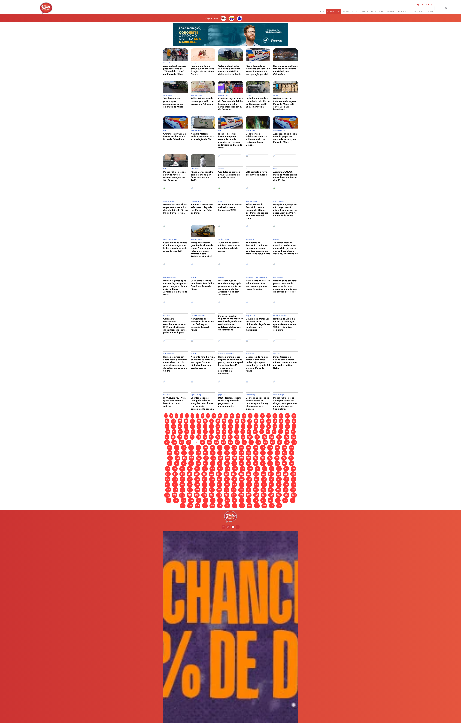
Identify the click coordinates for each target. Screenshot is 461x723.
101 (257, 437)
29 (199, 421)
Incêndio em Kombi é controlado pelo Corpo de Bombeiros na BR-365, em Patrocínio (258, 102)
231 (278, 474)
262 (241, 484)
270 (168, 489)
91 (192, 437)
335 (264, 505)
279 (233, 489)
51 (205, 426)
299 (248, 495)
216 (167, 474)
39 (262, 421)
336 (271, 505)
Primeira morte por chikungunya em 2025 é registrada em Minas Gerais (202, 70)
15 (244, 415)
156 (255, 452)
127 (176, 447)
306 (168, 500)
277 (219, 489)
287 (293, 489)
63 (281, 426)
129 (191, 447)
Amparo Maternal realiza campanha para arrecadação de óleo (203, 136)
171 (234, 458)
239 (204, 479)
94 (211, 437)
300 (256, 495)
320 (270, 500)
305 (294, 495)
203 (204, 468)
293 (204, 495)
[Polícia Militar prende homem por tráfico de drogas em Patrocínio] (203, 87)
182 (183, 463)
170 (227, 458)
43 (287, 421)
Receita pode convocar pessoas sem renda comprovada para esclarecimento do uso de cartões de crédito (285, 286)
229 (263, 474)
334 (256, 505)
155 (248, 452)
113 (209, 442)
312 (212, 500)
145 (176, 452)
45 (167, 426)
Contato (429, 11)
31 (211, 421)
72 (205, 431)
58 (249, 426)
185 (205, 463)
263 (249, 484)
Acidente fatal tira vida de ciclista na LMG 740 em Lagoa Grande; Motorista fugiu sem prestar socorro (203, 362)
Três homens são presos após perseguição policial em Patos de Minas (173, 102)
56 (237, 426)
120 (258, 442)
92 (198, 437)
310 (198, 500)
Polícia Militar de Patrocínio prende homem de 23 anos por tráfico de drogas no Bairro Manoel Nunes (257, 211)
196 (284, 463)
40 (268, 421)
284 (270, 489)
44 (294, 421)
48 (186, 426)
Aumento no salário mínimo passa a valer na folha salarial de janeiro (229, 246)
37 (250, 421)
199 (174, 468)
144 (169, 452)
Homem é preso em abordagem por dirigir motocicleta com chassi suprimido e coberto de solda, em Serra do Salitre (175, 363)
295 (219, 495)
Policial (355, 11)
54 (224, 426)
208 (242, 468)
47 (180, 426)
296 (226, 495)
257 (204, 484)
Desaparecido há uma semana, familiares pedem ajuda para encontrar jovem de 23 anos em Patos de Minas (258, 363)
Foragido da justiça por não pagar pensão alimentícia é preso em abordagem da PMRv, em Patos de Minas (285, 210)
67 (174, 431)
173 (248, 458)
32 (218, 421)
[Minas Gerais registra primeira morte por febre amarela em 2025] (203, 160)
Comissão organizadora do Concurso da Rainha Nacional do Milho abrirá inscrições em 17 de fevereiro (230, 104)
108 (174, 442)
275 (204, 489)
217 (175, 474)
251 (293, 479)
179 (291, 458)
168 (213, 458)
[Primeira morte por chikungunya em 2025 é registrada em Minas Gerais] (203, 54)
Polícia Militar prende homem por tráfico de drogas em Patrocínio (202, 101)
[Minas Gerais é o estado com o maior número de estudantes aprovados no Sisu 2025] (285, 345)
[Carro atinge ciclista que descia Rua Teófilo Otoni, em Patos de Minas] (203, 269)
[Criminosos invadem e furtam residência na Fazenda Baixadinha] (175, 122)
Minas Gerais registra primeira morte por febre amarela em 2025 (202, 176)
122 (272, 442)
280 (241, 489)
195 (277, 463)
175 (262, 458)
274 (197, 489)
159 (277, 452)
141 (277, 447)
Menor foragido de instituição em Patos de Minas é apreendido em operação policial (258, 70)
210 (257, 468)
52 (211, 426)
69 (187, 431)
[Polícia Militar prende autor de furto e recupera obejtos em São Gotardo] (175, 160)
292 (196, 495)
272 (182, 489)
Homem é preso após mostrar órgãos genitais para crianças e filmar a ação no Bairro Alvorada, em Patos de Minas (175, 287)
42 (281, 421)
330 (227, 505)
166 (198, 458)
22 (287, 415)
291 (189, 495)
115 (223, 442)
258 (212, 484)
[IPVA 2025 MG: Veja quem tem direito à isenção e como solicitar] (175, 386)
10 (214, 415)
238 (197, 479)
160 (284, 452)
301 (263, 495)
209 (250, 468)
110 (188, 442)
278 (226, 489)
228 (256, 474)
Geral (381, 11)
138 (255, 447)
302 (271, 495)
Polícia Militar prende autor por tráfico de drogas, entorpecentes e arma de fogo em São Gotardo (285, 403)
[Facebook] (418, 4)
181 (176, 463)
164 (184, 458)
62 (275, 426)
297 (233, 495)
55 (230, 426)
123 (279, 442)
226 (241, 474)
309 (191, 500)
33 (224, 421)
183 (191, 463)
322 (285, 500)
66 (168, 431)
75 (224, 431)
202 (197, 468)
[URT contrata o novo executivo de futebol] (258, 160)
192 (255, 463)
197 (291, 463)
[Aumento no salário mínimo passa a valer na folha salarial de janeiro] (230, 231)
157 (262, 452)
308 (183, 500)
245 (249, 479)
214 (286, 468)
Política (365, 11)
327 (204, 505)
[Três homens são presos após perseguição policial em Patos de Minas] (175, 87)
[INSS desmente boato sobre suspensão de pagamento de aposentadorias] (230, 386)
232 (285, 474)
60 (262, 426)
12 (226, 415)
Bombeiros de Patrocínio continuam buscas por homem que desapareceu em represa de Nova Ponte (258, 248)
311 (205, 500)
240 (212, 479)
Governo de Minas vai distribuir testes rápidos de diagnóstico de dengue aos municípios (258, 324)
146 (183, 452)
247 (264, 479)
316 (241, 500)
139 (262, 447)
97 (230, 437)
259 (219, 484)
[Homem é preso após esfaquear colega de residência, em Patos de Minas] (203, 193)
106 (293, 437)
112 (202, 442)
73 (212, 431)
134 (226, 447)
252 (167, 484)
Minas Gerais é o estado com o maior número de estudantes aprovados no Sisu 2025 (285, 362)
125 (294, 442)
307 (176, 500)
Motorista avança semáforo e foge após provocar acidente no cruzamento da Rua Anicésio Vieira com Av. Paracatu (229, 287)
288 (167, 495)
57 (243, 426)
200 (182, 468)
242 (226, 479)
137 (248, 447)
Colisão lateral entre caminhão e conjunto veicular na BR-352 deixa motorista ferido (229, 70)
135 (234, 447)
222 (211, 474)
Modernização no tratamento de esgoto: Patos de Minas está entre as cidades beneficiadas (284, 104)
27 (186, 421)
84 (280, 431)
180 (169, 463)
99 (243, 437)
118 (244, 442)
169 (220, 458)
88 (173, 437)
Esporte (346, 11)
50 (199, 426)
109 (181, 442)
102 (264, 437)
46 (173, 426)
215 (293, 468)
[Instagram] (423, 4)
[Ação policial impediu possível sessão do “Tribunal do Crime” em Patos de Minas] (175, 54)
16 (250, 415)
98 (237, 437)
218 (182, 474)
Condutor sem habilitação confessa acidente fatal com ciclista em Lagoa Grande (256, 139)
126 (169, 447)
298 (241, 495)
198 (167, 468)
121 (265, 442)
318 (255, 500)
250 (286, 479)
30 (205, 421)
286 (285, 489)
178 (283, 458)
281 (248, 489)
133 (219, 447)
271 (175, 489)
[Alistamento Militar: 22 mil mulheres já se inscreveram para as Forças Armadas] (258, 269)
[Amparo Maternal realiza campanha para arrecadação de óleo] (203, 122)
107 (166, 442)
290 (182, 495)
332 (242, 505)
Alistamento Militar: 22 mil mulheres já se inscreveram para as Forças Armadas (258, 285)
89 (180, 437)
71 (199, 431)
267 (278, 484)
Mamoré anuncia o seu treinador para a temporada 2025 (230, 207)
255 (189, 484)
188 (226, 463)
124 (286, 442)
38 (256, 421)
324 (182, 505)
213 (278, 468)
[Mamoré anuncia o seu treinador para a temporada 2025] (230, 193)
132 (212, 447)
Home (322, 11)
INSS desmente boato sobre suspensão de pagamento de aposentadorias (229, 402)
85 (287, 431)
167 (206, 458)
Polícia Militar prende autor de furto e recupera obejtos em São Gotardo (174, 176)
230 (271, 474)
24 (167, 421)
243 (234, 479)
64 (287, 426)
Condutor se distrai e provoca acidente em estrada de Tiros (229, 174)
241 (219, 479)
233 (293, 474)
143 (291, 447)
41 (275, 421)
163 (177, 458)
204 (212, 468)
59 (256, 426)
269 (293, 484)
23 (294, 415)
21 (281, 415)
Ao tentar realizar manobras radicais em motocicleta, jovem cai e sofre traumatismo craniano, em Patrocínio (285, 248)
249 (278, 479)
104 (279, 437)
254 (182, 484)
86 (293, 431)
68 (180, 431)
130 (198, 447)
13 (232, 415)
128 (183, 447)
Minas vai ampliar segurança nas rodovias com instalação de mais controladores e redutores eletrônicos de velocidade (230, 322)
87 (167, 437)
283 (263, 489)
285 (278, 489)
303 (278, 495)
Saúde (373, 11)
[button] (446, 8)
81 (262, 431)
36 (243, 421)
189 (234, 463)
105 (286, 437)
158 (270, 452)
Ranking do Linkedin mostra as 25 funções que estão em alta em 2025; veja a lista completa (284, 324)
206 (227, 468)
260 (227, 484)
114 (216, 442)
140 (270, 447)
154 (241, 452)
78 (243, 431)
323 (292, 500)
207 (235, 468)
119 (251, 442)
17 (256, 415)
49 (192, 426)
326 (197, 505)
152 (226, 452)
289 (174, 495)
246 (256, 479)
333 (249, 505)
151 (219, 452)
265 (264, 484)
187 (219, 463)
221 (204, 474)
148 (198, 452)
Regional (390, 11)
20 (275, 415)
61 (269, 426)
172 (241, 458)
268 (286, 484)
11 (220, 415)
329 (219, 505)
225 (233, 474)
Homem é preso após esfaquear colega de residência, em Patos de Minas (202, 208)
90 (186, 437)
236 (182, 479)
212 (271, 468)
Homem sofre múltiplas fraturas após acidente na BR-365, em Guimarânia (285, 70)
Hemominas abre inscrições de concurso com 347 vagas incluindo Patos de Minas (202, 324)
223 (219, 474)
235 (175, 479)
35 (237, 421)
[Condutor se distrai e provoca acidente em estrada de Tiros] (230, 160)
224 (226, 474)
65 (294, 426)
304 (286, 495)
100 (250, 437)
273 (189, 489)
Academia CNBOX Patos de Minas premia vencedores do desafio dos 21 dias (285, 176)
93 (205, 437)
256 (197, 484)
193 (262, 463)
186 (212, 463)
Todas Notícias (333, 11)
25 (173, 421)
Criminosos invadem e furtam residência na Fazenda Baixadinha (174, 136)
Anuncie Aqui (403, 11)
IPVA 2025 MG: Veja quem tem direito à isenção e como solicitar (174, 402)
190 (241, 463)
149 (205, 452)
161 (291, 452)
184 (198, 463)
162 (170, 458)
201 (189, 468)
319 (263, 500)
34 (230, 421)
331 (234, 505)
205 (220, 468)
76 (230, 431)
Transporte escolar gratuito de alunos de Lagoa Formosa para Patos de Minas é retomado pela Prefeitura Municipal (202, 249)
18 (262, 415)
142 (284, 447)
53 (218, 426)
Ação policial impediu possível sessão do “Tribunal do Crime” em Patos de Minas (174, 70)
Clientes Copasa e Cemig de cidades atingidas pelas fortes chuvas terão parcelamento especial (202, 403)
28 (192, 421)
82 (268, 431)
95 (218, 437)
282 (256, 489)
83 (274, 431)
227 (248, 474)
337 (279, 505)
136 (241, 447)
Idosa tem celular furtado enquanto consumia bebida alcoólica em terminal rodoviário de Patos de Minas (230, 140)
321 (277, 500)
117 (237, 442)
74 (218, 431)
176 (269, 458)
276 (211, 489)
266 (271, 484)
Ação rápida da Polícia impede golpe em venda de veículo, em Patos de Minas (285, 138)
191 (248, 463)
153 (234, 452)
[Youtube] (428, 4)
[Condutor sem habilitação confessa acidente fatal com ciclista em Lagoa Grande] (258, 122)
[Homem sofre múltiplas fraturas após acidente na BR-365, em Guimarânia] (285, 54)
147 (191, 452)
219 (189, 474)
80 (255, 431)
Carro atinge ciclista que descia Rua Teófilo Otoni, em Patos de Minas (202, 285)
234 (167, 479)
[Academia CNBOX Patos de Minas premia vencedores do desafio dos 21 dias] (285, 160)
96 (224, 437)
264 (256, 484)
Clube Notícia (417, 11)
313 (219, 500)
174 (255, 458)
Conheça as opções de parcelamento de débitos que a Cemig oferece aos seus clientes (257, 403)
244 (241, 479)
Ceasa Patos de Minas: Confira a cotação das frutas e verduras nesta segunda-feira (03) (175, 246)
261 (234, 484)
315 (234, 500)
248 (271, 479)
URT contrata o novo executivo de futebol (256, 173)
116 (230, 442)
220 (196, 474)
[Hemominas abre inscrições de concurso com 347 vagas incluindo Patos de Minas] (203, 307)
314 (227, 500)
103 (271, 437)
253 (174, 484)
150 (212, 452)
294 (211, 495)
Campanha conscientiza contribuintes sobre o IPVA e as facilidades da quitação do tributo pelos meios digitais (175, 325)
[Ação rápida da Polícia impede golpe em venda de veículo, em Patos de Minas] (285, 122)
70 (193, 431)
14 (238, 415)
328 (212, 505)
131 (205, 447)
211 (264, 468)
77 (236, 431)
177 (277, 458)
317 (248, 500)
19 (269, 415)
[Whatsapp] (432, 4)
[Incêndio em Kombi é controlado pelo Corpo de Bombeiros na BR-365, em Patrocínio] (258, 87)
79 (249, 431)
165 (191, 458)
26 (180, 421)
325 (190, 505)
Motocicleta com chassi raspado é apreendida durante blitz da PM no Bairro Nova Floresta (175, 208)
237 (189, 479)
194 (270, 463)
